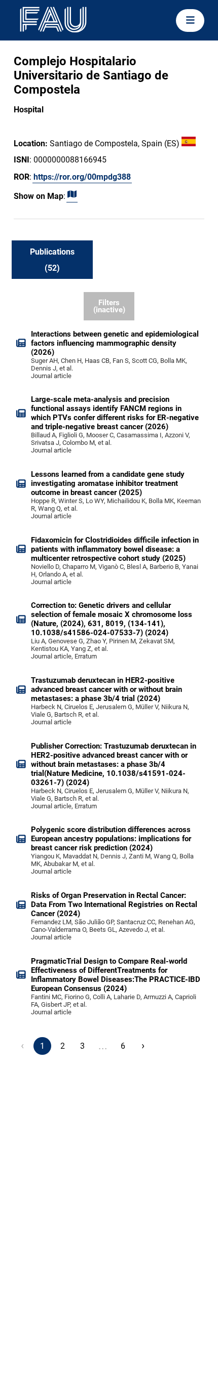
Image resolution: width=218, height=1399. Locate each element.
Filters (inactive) (109, 306)
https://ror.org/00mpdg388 (82, 177)
